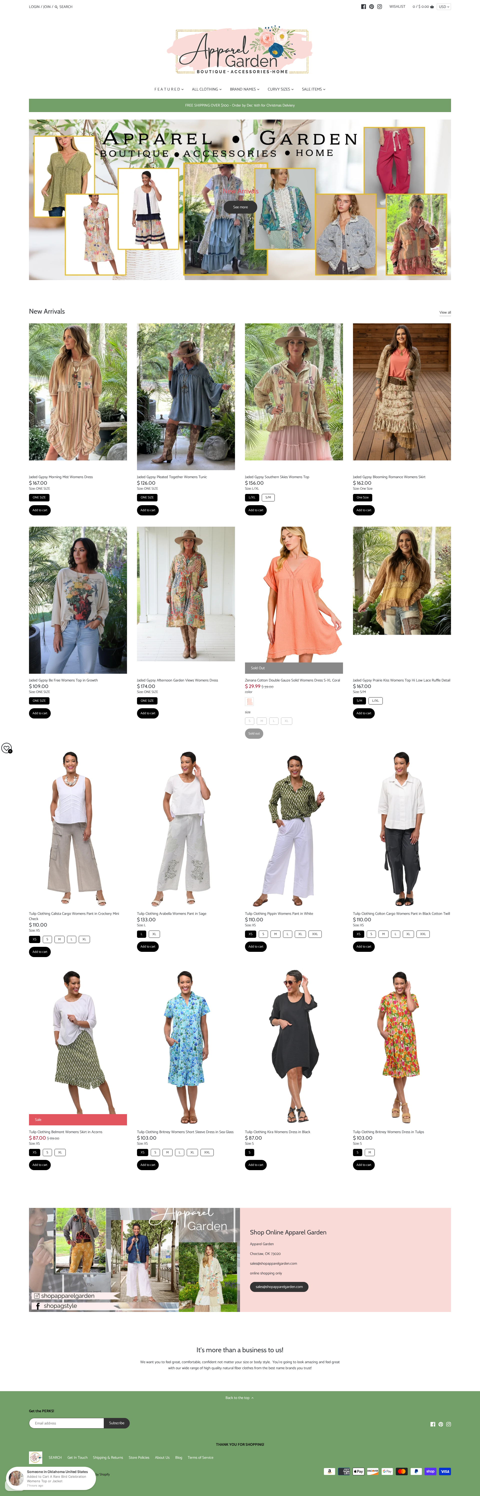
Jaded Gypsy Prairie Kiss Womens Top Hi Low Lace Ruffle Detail (401, 680)
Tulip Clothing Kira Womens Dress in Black (277, 1132)
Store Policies (139, 1457)
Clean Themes (54, 1474)
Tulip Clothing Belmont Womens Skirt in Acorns (65, 1132)
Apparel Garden (65, 1470)
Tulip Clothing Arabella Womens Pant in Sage (171, 914)
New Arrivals (47, 311)
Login (34, 7)
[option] (240, 200)
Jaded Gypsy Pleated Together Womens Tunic (172, 477)
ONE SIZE (39, 497)
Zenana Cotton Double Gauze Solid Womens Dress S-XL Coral (292, 680)
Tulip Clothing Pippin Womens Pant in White (279, 914)
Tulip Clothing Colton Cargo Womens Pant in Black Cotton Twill (401, 914)
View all (445, 313)
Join (47, 7)
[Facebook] (363, 7)
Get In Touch (78, 1457)
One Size (362, 497)
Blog (178, 1457)
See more (240, 207)
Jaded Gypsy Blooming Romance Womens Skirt (389, 477)
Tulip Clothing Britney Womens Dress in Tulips (388, 1132)
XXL (315, 934)
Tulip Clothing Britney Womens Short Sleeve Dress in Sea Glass (185, 1132)
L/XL (252, 497)
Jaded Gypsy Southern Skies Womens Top (277, 477)
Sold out (254, 733)
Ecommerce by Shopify (94, 1474)
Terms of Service (200, 1457)
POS (68, 1474)
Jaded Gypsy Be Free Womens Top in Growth (63, 680)
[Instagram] (379, 7)
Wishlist (397, 7)
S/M (268, 497)
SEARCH (55, 1457)
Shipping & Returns (108, 1457)
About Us (162, 1457)
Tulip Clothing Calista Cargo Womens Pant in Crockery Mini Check (74, 916)
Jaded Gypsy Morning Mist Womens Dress (61, 477)
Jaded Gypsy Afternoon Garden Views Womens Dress (177, 680)
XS (34, 939)
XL (286, 721)
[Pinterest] (371, 7)
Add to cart (39, 510)
